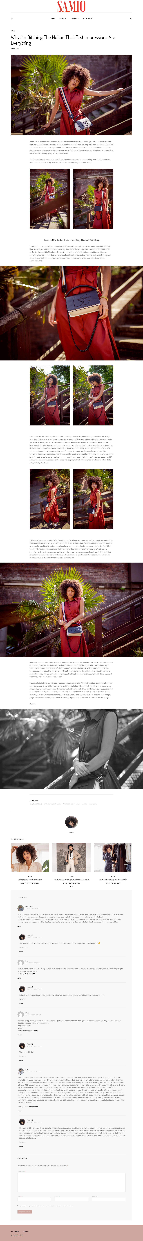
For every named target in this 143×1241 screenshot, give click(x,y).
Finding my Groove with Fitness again (30, 880)
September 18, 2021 (33, 883)
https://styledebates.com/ (27, 1031)
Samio (71, 833)
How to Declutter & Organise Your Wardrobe (113, 880)
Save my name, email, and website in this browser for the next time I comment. (47, 1206)
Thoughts (93, 804)
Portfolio (62, 18)
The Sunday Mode (30, 1107)
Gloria (27, 1013)
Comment (20, 1172)
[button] (71, 886)
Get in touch (87, 18)
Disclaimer (15, 1231)
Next (73, 240)
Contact (26, 1231)
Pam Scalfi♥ (30, 974)
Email (57, 1196)
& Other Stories (56, 240)
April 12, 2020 (116, 883)
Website (95, 1196)
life (79, 804)
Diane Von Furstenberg (90, 240)
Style (13, 31)
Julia (26, 1070)
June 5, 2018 (15, 49)
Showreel (75, 18)
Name (19, 1196)
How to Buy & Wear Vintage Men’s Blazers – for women (71, 880)
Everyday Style (69, 804)
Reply (19, 926)
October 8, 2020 (74, 883)
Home (53, 18)
